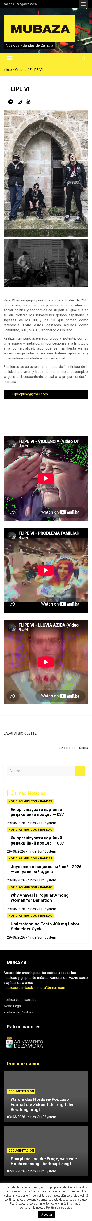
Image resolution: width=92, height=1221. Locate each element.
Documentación (24, 1063)
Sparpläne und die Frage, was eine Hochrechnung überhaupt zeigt (44, 1161)
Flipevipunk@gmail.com (30, 394)
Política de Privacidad (20, 999)
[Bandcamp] (10, 102)
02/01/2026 (16, 1171)
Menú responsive (83, 4)
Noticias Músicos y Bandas (30, 801)
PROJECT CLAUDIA (73, 748)
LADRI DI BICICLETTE (20, 733)
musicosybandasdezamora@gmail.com (34, 987)
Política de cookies (59, 1207)
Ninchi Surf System (42, 823)
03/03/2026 (16, 1117)
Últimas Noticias (28, 793)
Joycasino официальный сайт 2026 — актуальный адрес (46, 869)
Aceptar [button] (46, 1214)
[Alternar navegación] (10, 58)
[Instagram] (20, 102)
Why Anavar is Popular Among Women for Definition (40, 898)
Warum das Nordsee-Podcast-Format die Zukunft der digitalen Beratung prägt (43, 1104)
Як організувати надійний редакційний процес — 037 (37, 812)
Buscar (80, 771)
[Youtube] (28, 102)
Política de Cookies (18, 1012)
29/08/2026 (16, 823)
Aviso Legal (12, 1006)
